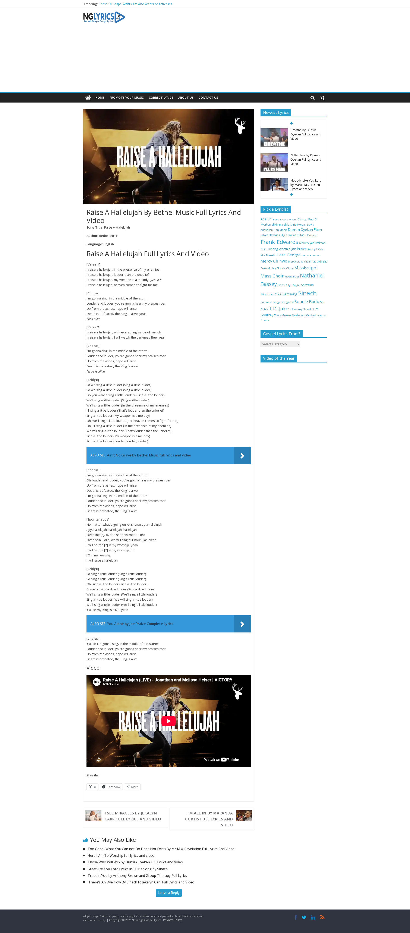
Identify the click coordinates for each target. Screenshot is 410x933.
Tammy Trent (301, 309)
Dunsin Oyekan (300, 229)
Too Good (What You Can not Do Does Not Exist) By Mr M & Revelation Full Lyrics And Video (161, 848)
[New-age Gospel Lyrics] (88, 97)
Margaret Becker (311, 255)
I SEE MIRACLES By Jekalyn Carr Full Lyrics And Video (133, 816)
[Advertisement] (205, 60)
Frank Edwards (279, 242)
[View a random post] (322, 97)
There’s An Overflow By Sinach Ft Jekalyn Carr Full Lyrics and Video (141, 882)
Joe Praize (299, 248)
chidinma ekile (280, 224)
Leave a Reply (169, 892)
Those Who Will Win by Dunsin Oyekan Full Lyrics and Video (135, 862)
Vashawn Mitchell (304, 315)
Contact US (208, 97)
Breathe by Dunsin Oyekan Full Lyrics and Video (305, 134)
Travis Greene (282, 315)
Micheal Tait (308, 261)
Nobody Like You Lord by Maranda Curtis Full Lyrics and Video (305, 184)
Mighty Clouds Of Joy (280, 268)
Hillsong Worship (278, 249)
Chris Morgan (298, 224)
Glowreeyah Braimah (312, 243)
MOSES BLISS (292, 276)
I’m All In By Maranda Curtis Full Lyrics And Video (209, 818)
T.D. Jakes (280, 308)
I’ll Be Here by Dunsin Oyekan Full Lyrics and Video (305, 159)
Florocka (312, 235)
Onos (281, 285)
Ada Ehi (266, 219)
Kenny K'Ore (315, 249)
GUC (263, 249)
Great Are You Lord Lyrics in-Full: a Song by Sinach (128, 869)
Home (99, 97)
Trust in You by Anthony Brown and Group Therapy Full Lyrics (137, 875)
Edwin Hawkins (270, 235)
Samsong (290, 294)
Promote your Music (127, 97)
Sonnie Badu (306, 301)
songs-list (287, 302)
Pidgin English (293, 285)
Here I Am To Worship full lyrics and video (121, 855)
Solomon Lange (270, 302)
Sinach (307, 293)
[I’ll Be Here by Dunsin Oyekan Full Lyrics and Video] (274, 155)
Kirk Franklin (268, 255)
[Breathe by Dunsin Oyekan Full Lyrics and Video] (274, 130)
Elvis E (302, 235)
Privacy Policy (172, 920)
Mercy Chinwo (274, 261)
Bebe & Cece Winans (285, 219)
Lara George (289, 254)
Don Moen (280, 230)
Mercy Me (294, 261)
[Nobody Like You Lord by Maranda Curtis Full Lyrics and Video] (274, 181)
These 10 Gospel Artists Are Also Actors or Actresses (135, 4)
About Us (185, 97)
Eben (318, 229)
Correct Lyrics (161, 97)
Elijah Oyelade (289, 235)
